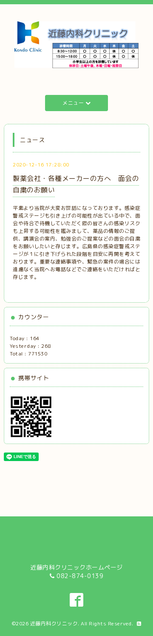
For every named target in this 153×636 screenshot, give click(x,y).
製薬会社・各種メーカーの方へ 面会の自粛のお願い (76, 184)
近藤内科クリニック (54, 623)
